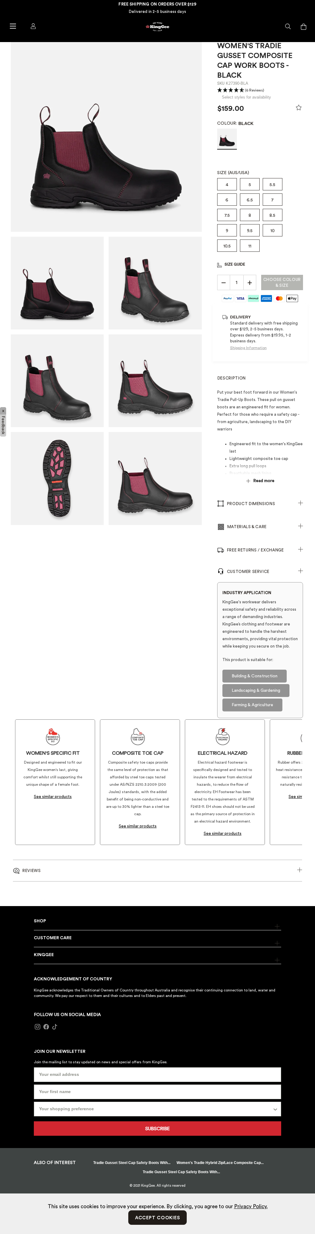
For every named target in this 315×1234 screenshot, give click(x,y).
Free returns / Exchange (255, 550)
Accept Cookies (157, 1218)
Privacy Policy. (251, 1206)
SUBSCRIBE (157, 1128)
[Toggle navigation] (12, 25)
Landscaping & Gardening (256, 690)
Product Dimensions (251, 504)
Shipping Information (248, 348)
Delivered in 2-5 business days (157, 12)
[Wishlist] (298, 109)
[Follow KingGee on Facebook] (46, 1027)
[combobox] (155, 1109)
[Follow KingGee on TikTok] (55, 1027)
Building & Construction (254, 676)
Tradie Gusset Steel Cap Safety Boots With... (131, 1163)
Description (231, 378)
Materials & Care (247, 527)
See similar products (53, 797)
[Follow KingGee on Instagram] (37, 1027)
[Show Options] (275, 1109)
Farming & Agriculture (252, 705)
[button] (288, 27)
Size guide (235, 264)
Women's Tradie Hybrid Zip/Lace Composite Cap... (220, 1163)
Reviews (31, 871)
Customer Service (248, 572)
